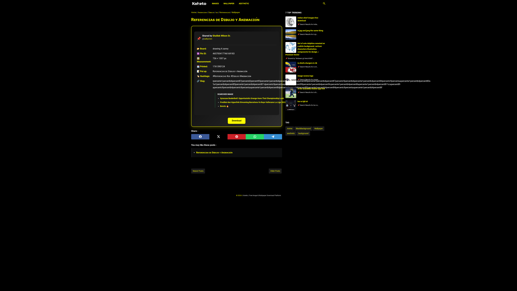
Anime (289, 128)
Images (215, 3)
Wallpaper (228, 3)
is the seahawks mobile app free (311, 89)
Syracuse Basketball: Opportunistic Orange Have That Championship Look (252, 98)
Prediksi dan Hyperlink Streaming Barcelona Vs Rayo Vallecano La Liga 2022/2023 (255, 102)
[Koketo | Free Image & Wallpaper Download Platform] (199, 3)
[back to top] (511, 285)
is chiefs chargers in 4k (307, 63)
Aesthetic (244, 3)
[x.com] (218, 136)
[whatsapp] (255, 136)
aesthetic (291, 133)
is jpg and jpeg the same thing (310, 31)
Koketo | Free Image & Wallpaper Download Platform (262, 195)
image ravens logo (305, 76)
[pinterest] (237, 136)
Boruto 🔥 (224, 106)
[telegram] (273, 136)
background (303, 133)
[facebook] (200, 136)
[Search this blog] (324, 3)
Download (236, 120)
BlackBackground (303, 128)
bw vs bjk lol (303, 101)
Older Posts (275, 171)
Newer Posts (198, 171)
